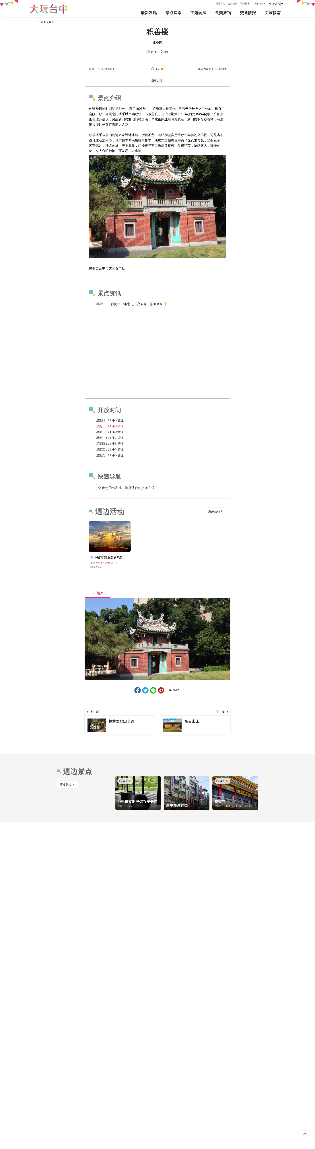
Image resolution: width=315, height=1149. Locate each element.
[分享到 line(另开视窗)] (153, 690)
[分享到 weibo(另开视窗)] (161, 690)
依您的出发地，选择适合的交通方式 (128, 487)
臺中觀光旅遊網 (48, 9)
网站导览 (220, 3)
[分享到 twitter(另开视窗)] (145, 690)
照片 (100, 593)
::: (211, 3)
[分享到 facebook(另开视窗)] (137, 690)
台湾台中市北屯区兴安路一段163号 (136, 303)
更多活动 (214, 511)
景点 (51, 22)
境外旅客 (245, 3)
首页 (43, 22)
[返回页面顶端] (304, 1134)
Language (258, 3)
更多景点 (66, 784)
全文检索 (232, 3)
